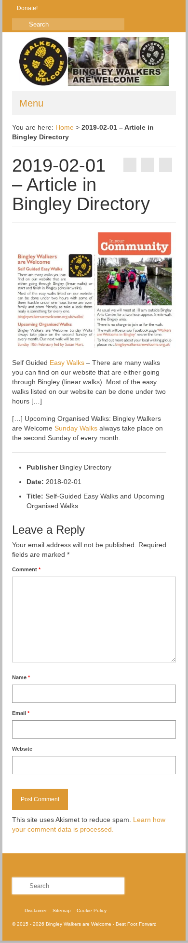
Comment (26, 569)
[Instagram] (77, 8)
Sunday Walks (75, 428)
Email (20, 713)
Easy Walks (67, 362)
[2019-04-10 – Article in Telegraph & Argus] (129, 165)
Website (22, 749)
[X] (63, 8)
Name (21, 677)
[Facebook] (49, 8)
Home (64, 127)
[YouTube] (91, 8)
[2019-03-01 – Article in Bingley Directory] (165, 165)
